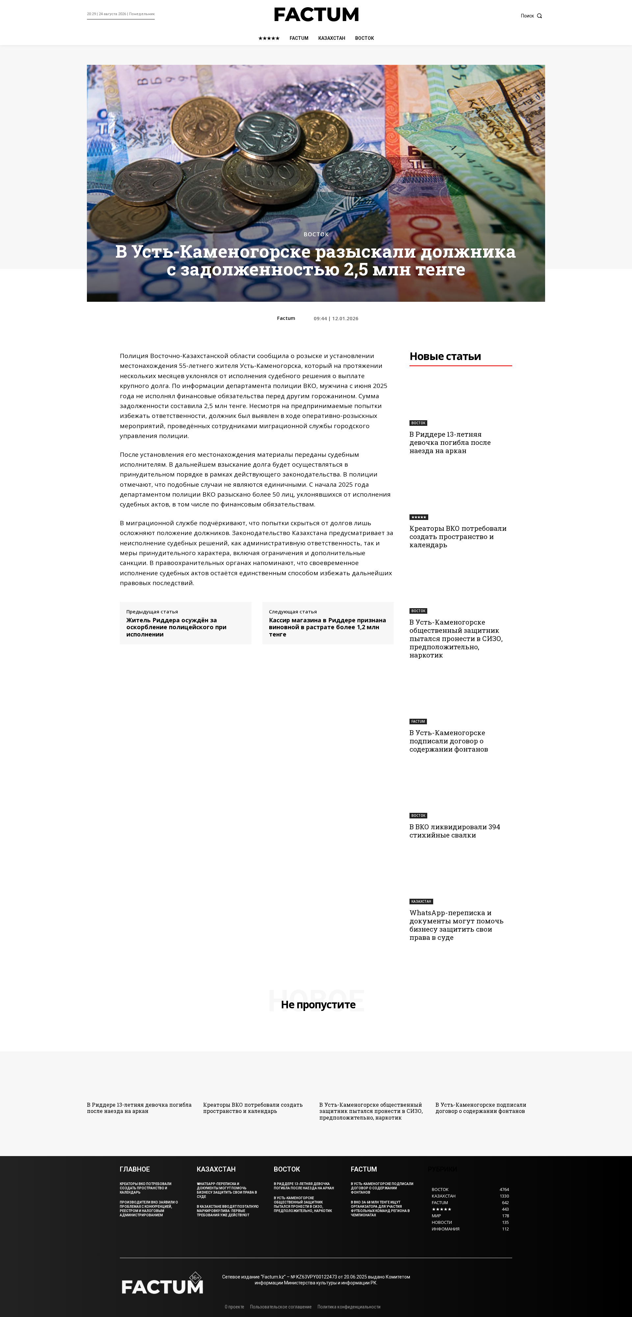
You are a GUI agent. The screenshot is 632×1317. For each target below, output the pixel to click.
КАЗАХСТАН (421, 901)
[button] (533, 16)
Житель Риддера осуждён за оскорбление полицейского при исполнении (176, 627)
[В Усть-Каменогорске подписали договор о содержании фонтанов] (460, 698)
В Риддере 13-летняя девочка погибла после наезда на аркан (450, 442)
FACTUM (418, 721)
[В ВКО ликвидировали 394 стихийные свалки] (460, 792)
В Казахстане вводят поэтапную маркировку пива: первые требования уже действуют (228, 1211)
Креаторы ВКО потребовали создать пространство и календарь (458, 536)
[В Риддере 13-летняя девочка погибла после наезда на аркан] (460, 400)
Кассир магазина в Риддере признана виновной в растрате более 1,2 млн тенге (327, 627)
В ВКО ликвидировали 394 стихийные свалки (454, 830)
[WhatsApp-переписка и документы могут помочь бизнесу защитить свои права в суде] (460, 878)
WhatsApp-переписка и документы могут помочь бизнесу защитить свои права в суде (456, 925)
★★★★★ (418, 517)
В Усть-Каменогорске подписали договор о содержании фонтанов (448, 741)
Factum (286, 318)
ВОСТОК (316, 234)
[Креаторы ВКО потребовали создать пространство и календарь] (460, 494)
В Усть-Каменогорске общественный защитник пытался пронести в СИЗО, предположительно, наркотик (456, 638)
